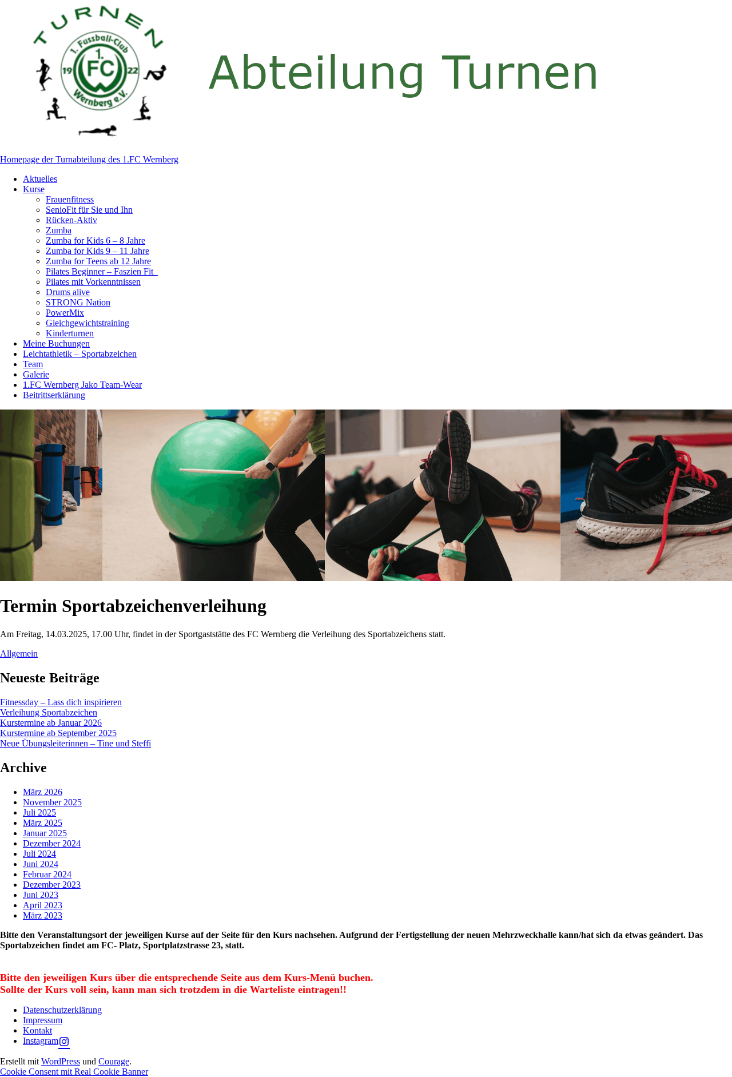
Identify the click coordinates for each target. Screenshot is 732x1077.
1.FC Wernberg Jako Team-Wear (82, 385)
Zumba (58, 230)
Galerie (36, 374)
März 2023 (42, 915)
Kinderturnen (70, 333)
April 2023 (42, 905)
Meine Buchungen (56, 343)
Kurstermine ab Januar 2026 (51, 723)
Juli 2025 (39, 812)
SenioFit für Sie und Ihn (89, 209)
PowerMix (65, 312)
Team (33, 364)
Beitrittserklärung (54, 395)
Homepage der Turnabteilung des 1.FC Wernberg (89, 159)
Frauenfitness (70, 199)
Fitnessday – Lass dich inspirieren (61, 702)
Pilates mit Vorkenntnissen (93, 282)
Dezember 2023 (52, 884)
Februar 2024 (47, 874)
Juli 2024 (39, 854)
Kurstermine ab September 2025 (58, 733)
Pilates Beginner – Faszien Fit (102, 271)
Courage (113, 1061)
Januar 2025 (45, 833)
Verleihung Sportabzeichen (48, 712)
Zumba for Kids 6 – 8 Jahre (95, 240)
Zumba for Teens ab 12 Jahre (98, 261)
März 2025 (42, 823)
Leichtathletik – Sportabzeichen (80, 354)
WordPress (60, 1061)
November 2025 (52, 802)
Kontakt (37, 1030)
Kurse (34, 189)
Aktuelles (40, 179)
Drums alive (68, 292)
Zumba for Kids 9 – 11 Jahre (97, 251)
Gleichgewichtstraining (87, 323)
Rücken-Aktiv (71, 220)
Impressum (42, 1020)
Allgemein (19, 653)
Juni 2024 (40, 864)
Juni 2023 (40, 895)
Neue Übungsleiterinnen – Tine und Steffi (75, 743)
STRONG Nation (78, 302)
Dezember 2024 (52, 843)
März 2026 (42, 792)
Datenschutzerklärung (62, 1010)
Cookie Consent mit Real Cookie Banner (74, 1071)
